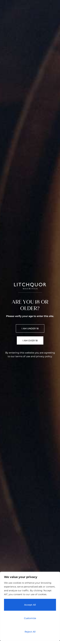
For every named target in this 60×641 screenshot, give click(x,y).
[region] (30, 606)
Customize (30, 618)
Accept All (30, 604)
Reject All (30, 631)
